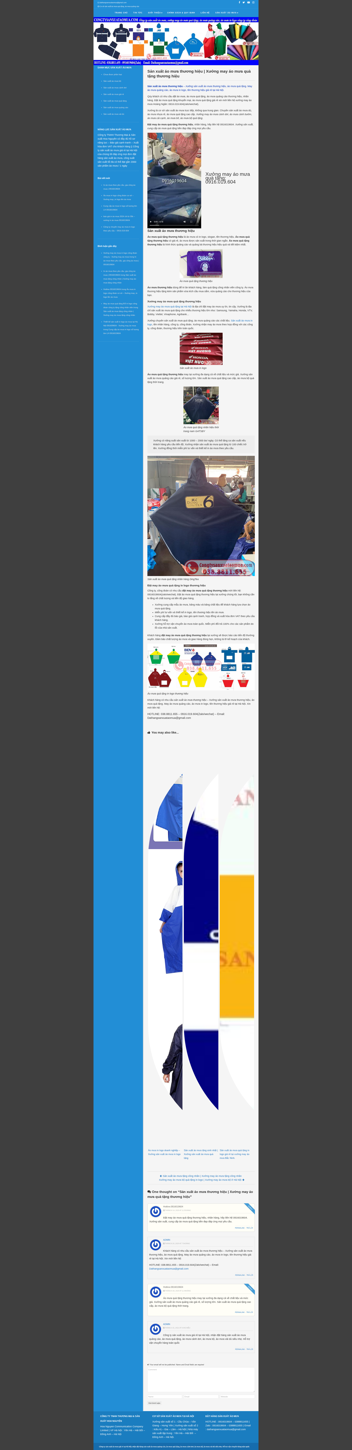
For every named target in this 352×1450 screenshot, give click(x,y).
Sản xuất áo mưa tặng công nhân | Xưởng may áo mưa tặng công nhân (119, 279)
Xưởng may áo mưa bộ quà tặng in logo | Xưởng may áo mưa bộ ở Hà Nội (200, 1179)
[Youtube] (248, 3)
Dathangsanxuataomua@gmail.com (169, 1268)
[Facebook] (239, 3)
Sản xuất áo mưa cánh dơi (115, 88)
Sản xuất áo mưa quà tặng (115, 101)
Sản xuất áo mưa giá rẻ (113, 94)
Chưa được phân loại (112, 74)
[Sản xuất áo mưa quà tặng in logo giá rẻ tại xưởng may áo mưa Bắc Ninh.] (237, 942)
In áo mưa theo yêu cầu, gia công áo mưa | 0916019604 (121, 261)
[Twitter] (244, 3)
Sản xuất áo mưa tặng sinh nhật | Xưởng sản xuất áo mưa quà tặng (201, 1154)
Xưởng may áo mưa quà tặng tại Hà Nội (169, 306)
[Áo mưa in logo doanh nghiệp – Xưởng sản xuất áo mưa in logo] (165, 942)
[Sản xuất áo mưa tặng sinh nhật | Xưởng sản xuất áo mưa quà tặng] (201, 942)
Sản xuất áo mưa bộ (112, 81)
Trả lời (249, 1228)
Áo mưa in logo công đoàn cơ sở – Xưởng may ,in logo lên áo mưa (120, 293)
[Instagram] (253, 3)
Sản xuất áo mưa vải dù (113, 114)
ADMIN (166, 1240)
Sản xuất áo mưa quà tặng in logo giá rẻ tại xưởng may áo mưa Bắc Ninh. (234, 1154)
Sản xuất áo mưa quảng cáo (115, 107)
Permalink (240, 1228)
